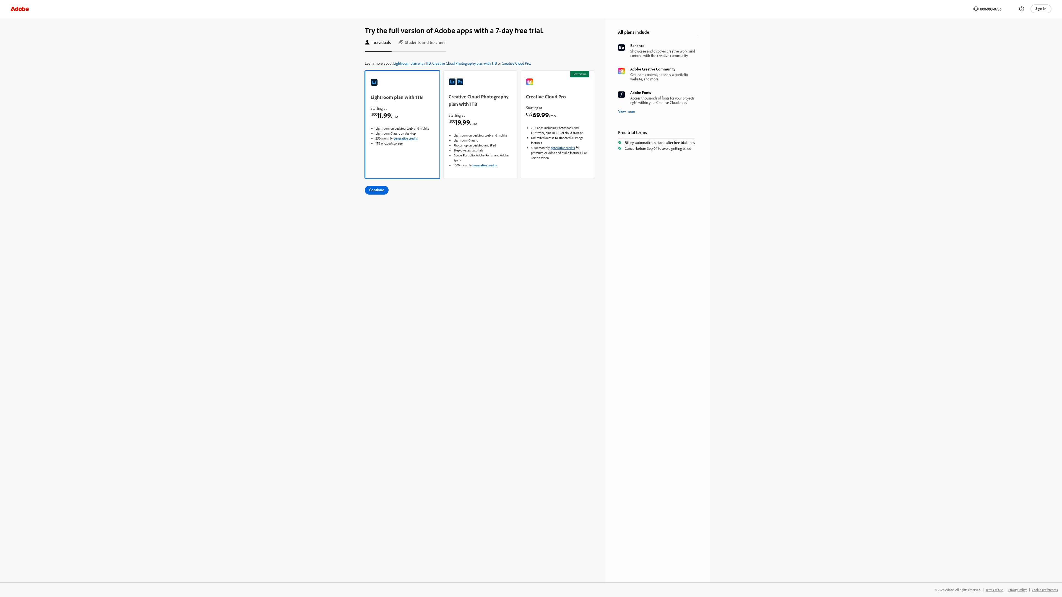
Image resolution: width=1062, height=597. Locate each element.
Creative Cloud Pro (516, 63)
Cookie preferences (1045, 590)
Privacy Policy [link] (1017, 590)
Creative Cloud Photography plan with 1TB (464, 63)
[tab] (378, 45)
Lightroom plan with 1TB (412, 63)
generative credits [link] (406, 138)
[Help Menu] (1021, 8)
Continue (376, 189)
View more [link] (626, 111)
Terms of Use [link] (994, 590)
